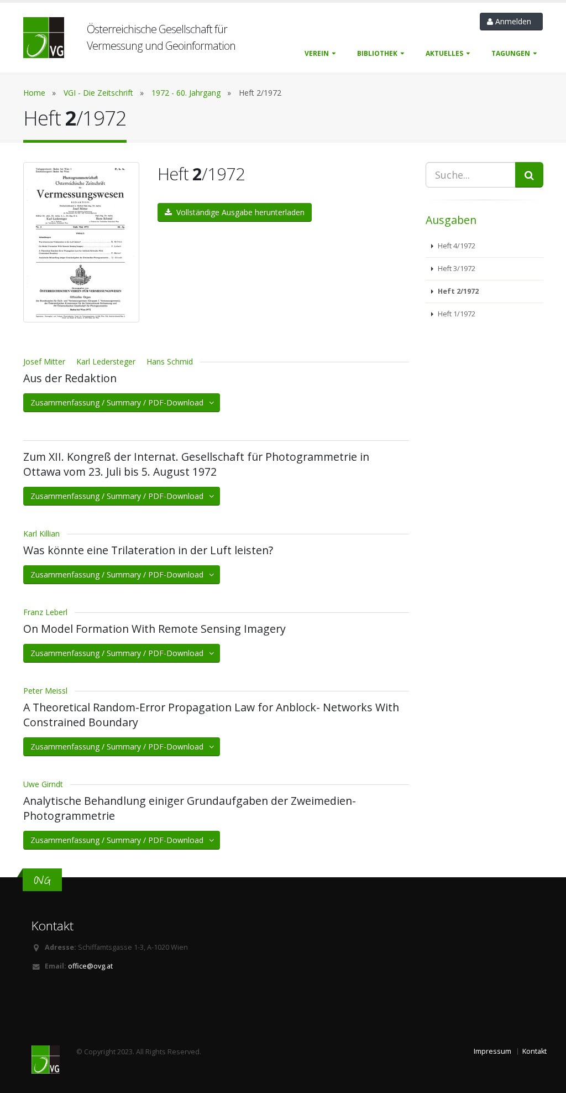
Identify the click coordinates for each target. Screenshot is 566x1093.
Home (34, 92)
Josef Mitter (44, 361)
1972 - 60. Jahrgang (186, 92)
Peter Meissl (45, 690)
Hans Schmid (169, 361)
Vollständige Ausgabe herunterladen (238, 212)
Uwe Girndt (43, 784)
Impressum (492, 1051)
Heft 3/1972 (455, 268)
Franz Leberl (45, 612)
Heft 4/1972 (455, 246)
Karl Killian (41, 533)
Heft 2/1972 (457, 291)
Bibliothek (377, 53)
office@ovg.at (90, 966)
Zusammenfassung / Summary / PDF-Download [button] (120, 402)
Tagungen (510, 53)
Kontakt (534, 1051)
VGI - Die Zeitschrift (98, 92)
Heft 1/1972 (455, 314)
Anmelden (514, 21)
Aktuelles (444, 53)
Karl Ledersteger (105, 361)
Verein (317, 53)
